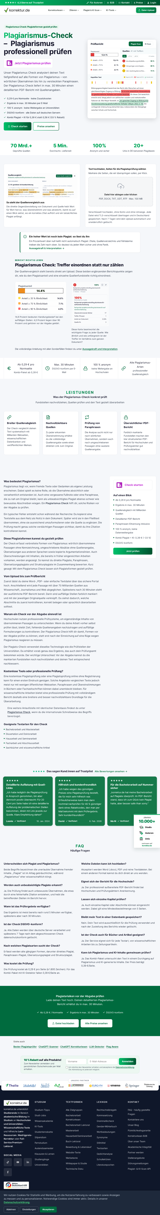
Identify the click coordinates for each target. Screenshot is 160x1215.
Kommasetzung (104, 1115)
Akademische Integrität (140, 1147)
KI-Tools (110, 10)
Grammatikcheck (105, 1121)
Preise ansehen (46, 126)
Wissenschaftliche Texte (17, 1127)
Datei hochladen (64, 1023)
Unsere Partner (80, 1080)
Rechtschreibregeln (107, 1110)
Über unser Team (136, 1141)
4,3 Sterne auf (30, 2)
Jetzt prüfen (133, 551)
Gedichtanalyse (104, 1153)
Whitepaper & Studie (76, 1163)
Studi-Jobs (40, 1115)
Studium (8, 1120)
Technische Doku (74, 1168)
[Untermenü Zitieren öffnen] (79, 10)
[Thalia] (11, 1085)
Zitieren (73, 10)
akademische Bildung (15, 1116)
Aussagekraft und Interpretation (100, 349)
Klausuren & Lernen (44, 1153)
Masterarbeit (72, 1130)
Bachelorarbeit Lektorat (78, 1125)
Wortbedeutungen (106, 1132)
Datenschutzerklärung (125, 1067)
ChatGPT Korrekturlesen (73, 1046)
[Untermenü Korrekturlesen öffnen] (65, 10)
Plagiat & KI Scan (91, 10)
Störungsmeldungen (138, 1163)
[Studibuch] (76, 1085)
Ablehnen (11, 1209)
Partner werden (136, 1152)
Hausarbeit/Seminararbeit (79, 1136)
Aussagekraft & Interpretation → (46, 248)
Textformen (74, 1102)
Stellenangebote (136, 1158)
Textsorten (102, 1148)
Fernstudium (41, 1142)
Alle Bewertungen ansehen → (111, 771)
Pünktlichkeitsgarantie (139, 1130)
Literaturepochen (105, 1164)
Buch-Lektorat (73, 1141)
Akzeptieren (48, 1209)
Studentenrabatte (44, 1132)
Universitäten (41, 1164)
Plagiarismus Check (19, 712)
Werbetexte (72, 1158)
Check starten (19, 126)
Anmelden (127, 1061)
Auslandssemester (44, 1148)
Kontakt (125, 2)
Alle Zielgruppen (74, 1110)
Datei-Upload (148, 10)
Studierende (10, 1113)
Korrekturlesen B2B (137, 1136)
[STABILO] (113, 1085)
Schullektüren (104, 1159)
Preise (138, 2)
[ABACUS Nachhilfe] (45, 1085)
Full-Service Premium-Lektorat (14, 1142)
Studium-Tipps (42, 1110)
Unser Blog (133, 1125)
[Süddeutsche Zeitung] (149, 1085)
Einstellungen (29, 1209)
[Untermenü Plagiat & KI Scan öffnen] (102, 10)
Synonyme (102, 1137)
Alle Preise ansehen (96, 1023)
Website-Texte (73, 1152)
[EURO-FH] (95, 1086)
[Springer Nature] (132, 1085)
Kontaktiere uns (136, 1119)
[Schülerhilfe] (29, 1086)
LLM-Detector (96, 1046)
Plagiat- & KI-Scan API (139, 1168)
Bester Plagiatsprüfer (25, 1046)
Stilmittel (101, 1142)
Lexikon (102, 1102)
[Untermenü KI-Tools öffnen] (116, 10)
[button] (122, 79)
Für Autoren (96, 2)
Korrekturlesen (55, 10)
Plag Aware (112, 1046)
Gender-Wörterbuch (107, 1126)
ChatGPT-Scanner (48, 1046)
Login (153, 2)
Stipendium (40, 1137)
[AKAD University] (58, 1085)
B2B (112, 2)
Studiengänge (42, 1159)
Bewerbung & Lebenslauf (78, 1147)
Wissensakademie (44, 1121)
